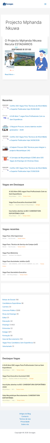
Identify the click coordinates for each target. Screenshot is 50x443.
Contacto (25, 416)
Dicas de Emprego (9, 314)
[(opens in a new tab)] (5, 107)
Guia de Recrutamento (10, 339)
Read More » (9, 74)
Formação (6, 335)
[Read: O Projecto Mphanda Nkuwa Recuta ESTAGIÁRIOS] (25, 59)
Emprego (5, 325)
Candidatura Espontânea (11, 303)
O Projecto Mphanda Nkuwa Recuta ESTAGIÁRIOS (23, 42)
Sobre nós (25, 424)
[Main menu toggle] (45, 4)
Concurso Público (9, 310)
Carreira (5, 307)
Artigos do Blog (25, 414)
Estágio (5, 332)
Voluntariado (7, 346)
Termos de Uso (25, 419)
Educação (6, 321)
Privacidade (25, 422)
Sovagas (20, 3)
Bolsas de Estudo (8, 300)
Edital (4, 318)
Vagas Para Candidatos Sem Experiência (17, 343)
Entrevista (6, 328)
